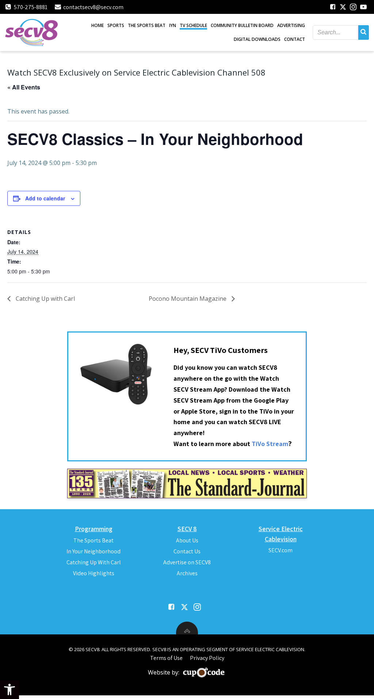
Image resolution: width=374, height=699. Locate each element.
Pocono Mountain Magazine (188, 299)
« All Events (23, 87)
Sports (115, 25)
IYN (172, 25)
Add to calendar (45, 198)
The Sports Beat (146, 25)
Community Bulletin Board (242, 25)
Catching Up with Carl (44, 299)
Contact (294, 39)
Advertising (291, 25)
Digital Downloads (257, 39)
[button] (9, 689)
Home (97, 25)
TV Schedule (193, 25)
